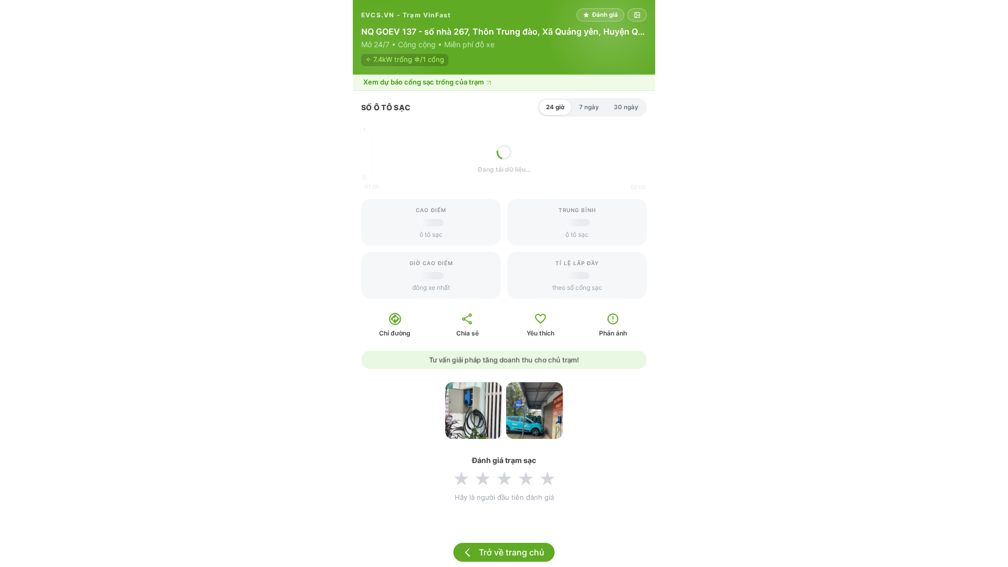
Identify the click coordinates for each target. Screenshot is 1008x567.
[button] (504, 83)
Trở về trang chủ (511, 552)
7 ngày (589, 107)
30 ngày (626, 107)
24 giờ (555, 107)
